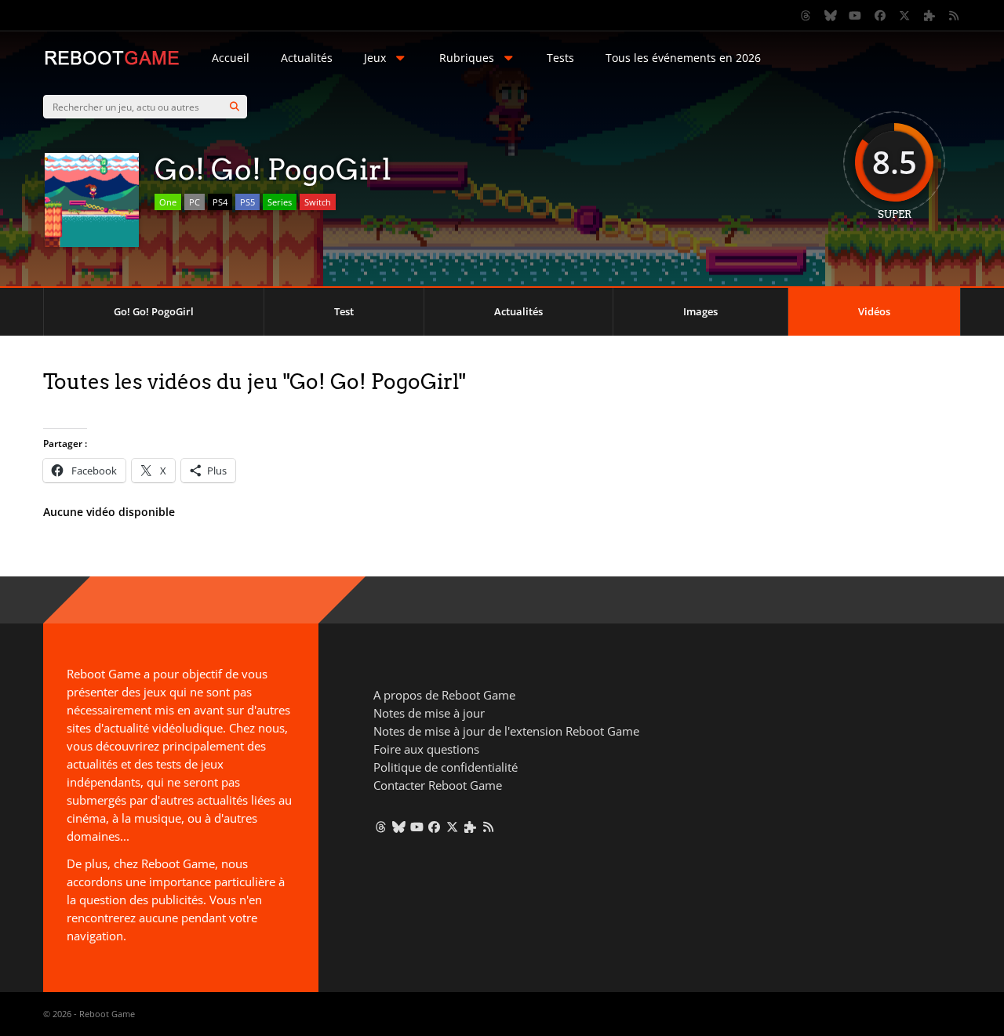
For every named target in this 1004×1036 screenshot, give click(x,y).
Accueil (230, 57)
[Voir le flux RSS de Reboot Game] (955, 15)
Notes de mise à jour (429, 713)
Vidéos (874, 311)
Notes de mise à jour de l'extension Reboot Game (506, 731)
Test (344, 311)
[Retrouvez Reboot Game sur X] (905, 15)
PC (194, 202)
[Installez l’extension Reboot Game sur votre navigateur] (929, 15)
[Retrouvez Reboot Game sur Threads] (806, 15)
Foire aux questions (426, 749)
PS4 (220, 202)
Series (279, 202)
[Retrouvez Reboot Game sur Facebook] (880, 15)
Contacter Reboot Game (437, 785)
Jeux (375, 57)
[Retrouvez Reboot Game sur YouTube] (856, 15)
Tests (560, 57)
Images (700, 311)
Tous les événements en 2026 (683, 57)
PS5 (247, 202)
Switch (317, 202)
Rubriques (466, 57)
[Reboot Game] (111, 63)
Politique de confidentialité (445, 767)
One (167, 202)
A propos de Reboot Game (444, 695)
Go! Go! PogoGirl (154, 311)
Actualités (307, 57)
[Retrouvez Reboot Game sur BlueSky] (831, 15)
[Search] (234, 106)
